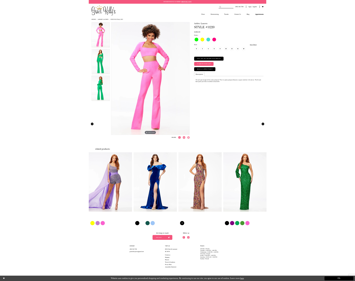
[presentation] (110, 182)
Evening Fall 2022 (117, 19)
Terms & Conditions (170, 262)
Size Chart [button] (253, 45)
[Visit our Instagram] (188, 237)
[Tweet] (179, 137)
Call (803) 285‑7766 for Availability (209, 58)
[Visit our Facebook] (184, 237)
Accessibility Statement (170, 267)
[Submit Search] (220, 6)
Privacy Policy (168, 264)
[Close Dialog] (16, 278)
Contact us (167, 255)
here (242, 278)
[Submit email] (168, 237)
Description (199, 74)
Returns (167, 259)
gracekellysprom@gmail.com (137, 251)
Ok (339, 278)
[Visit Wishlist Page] (262, 6)
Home (94, 19)
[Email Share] (188, 137)
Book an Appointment (205, 69)
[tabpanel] (101, 35)
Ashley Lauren (103, 19)
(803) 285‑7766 (133, 249)
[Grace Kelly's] (103, 10)
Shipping (167, 257)
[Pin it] (184, 137)
